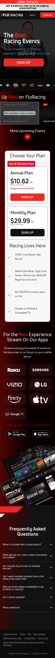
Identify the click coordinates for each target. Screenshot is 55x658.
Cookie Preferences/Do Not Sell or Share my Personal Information (23, 643)
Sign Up (47, 15)
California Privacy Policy (12, 638)
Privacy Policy (30, 638)
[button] (27, 135)
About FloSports (39, 634)
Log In (32, 14)
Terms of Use (43, 638)
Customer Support (10, 634)
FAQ (29, 634)
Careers (23, 634)
